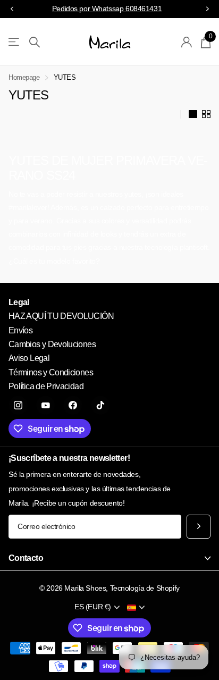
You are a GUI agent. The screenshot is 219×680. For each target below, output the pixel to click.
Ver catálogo (15, 42)
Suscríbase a (198, 527)
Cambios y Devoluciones (52, 344)
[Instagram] (18, 405)
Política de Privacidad (46, 386)
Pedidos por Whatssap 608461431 (107, 8)
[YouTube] (45, 405)
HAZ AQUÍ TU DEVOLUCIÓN (61, 316)
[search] (34, 42)
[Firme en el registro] (186, 42)
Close (109, 558)
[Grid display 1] (193, 114)
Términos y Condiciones (51, 372)
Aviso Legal (29, 358)
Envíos (20, 330)
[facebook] (72, 405)
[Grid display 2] (206, 114)
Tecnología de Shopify (145, 588)
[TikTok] (100, 405)
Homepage (24, 77)
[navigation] (11, 9)
